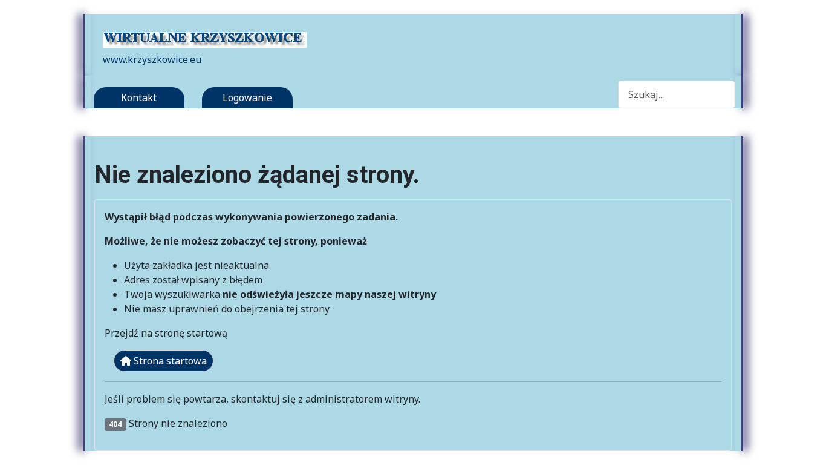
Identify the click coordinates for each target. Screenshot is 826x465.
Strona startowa (169, 361)
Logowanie (247, 97)
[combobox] (676, 94)
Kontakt (139, 97)
